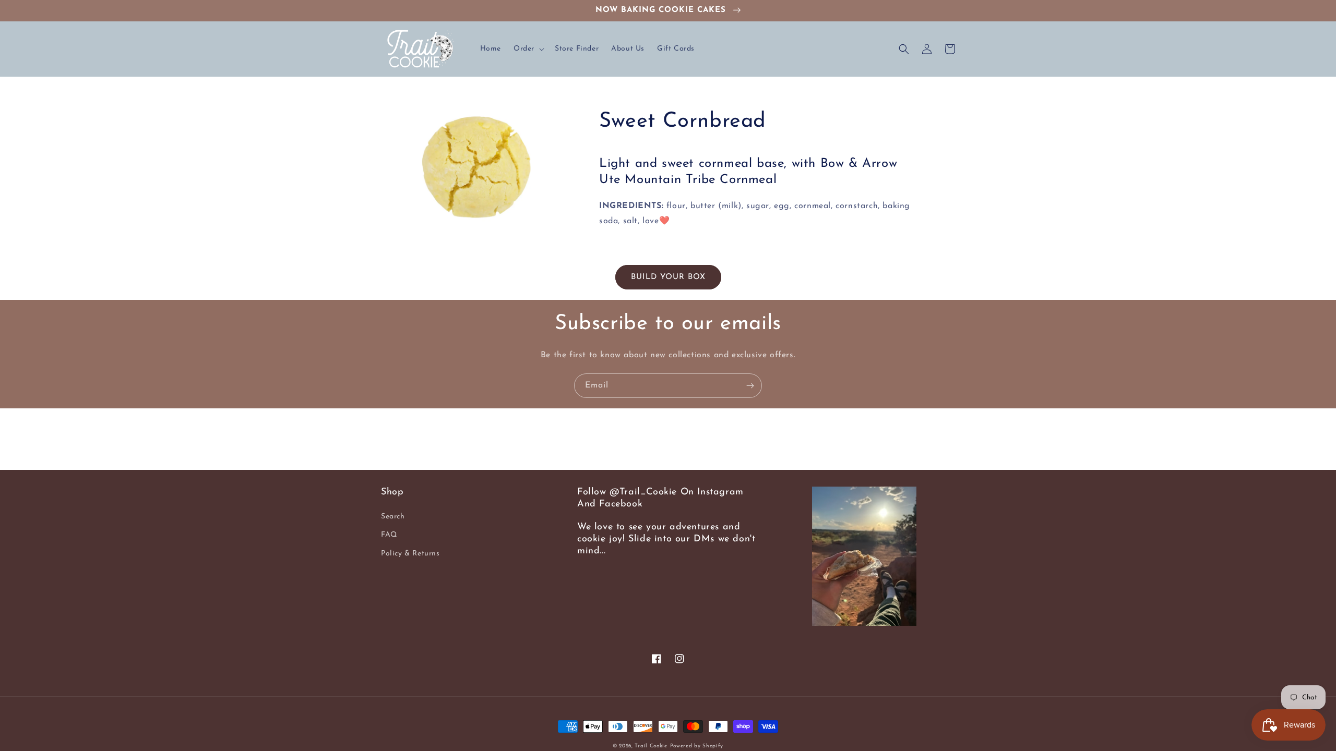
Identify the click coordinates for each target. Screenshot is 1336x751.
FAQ (389, 535)
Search (393, 516)
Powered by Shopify (697, 746)
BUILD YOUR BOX (668, 277)
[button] (527, 49)
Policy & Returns (410, 554)
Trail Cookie (651, 746)
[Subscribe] (749, 385)
